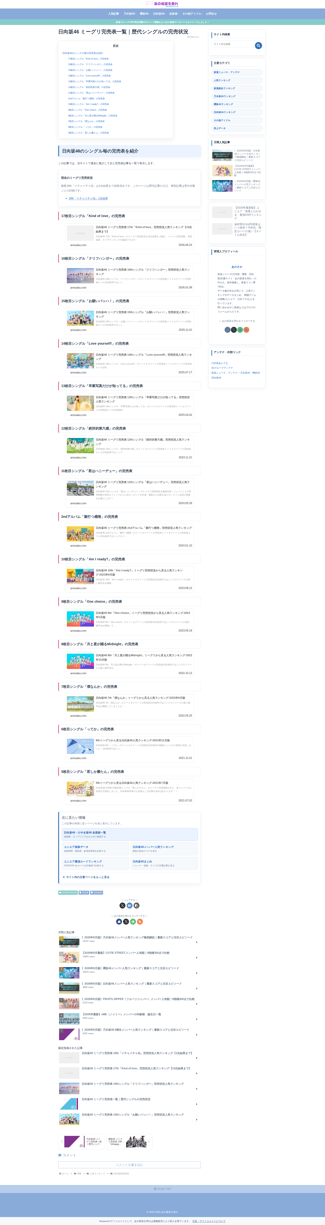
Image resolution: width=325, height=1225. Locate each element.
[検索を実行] (258, 45)
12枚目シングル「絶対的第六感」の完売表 (89, 87)
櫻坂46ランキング (223, 104)
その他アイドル (222, 120)
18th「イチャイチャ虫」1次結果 (88, 198)
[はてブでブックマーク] (130, 905)
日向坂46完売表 (69, 892)
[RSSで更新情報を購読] (140, 922)
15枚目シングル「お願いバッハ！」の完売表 (90, 70)
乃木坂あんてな (219, 363)
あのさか (237, 266)
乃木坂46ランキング (224, 96)
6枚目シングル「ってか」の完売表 (85, 127)
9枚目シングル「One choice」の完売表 (87, 110)
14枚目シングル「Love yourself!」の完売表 (89, 75)
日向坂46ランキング (224, 112)
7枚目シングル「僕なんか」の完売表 (86, 121)
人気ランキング (222, 80)
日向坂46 (98, 892)
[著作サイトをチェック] (119, 922)
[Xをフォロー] (126, 922)
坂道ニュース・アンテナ (227, 72)
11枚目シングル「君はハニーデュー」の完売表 (91, 92)
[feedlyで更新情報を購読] (133, 922)
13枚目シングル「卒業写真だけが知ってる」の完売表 (94, 81)
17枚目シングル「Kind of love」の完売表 (88, 58)
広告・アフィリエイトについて (209, 1221)
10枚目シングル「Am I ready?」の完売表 (88, 104)
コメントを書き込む (129, 1165)
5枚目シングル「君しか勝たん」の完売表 (88, 132)
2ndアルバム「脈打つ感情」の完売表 (86, 98)
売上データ (220, 128)
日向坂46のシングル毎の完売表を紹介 (82, 53)
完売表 (85, 892)
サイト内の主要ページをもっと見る (88, 877)
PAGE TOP (164, 1189)
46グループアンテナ (222, 367)
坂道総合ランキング (224, 88)
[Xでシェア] (122, 905)
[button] (136, 905)
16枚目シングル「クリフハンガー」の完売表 (90, 64)
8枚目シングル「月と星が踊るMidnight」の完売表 (92, 115)
